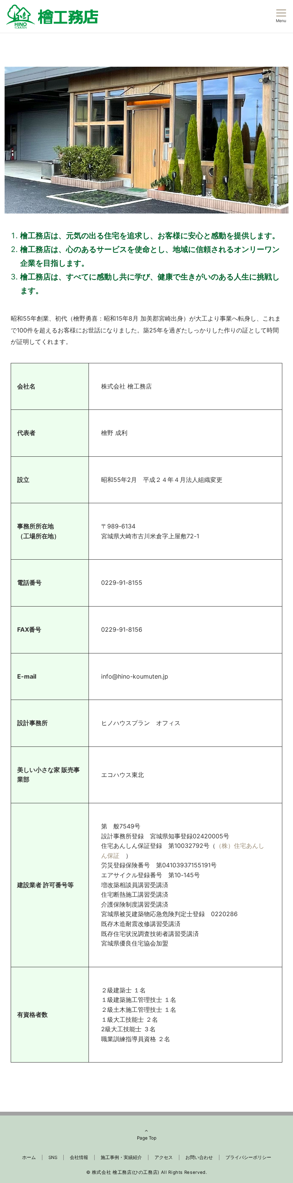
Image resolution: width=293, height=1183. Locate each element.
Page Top (146, 1138)
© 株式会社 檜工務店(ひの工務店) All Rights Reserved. (146, 1172)
